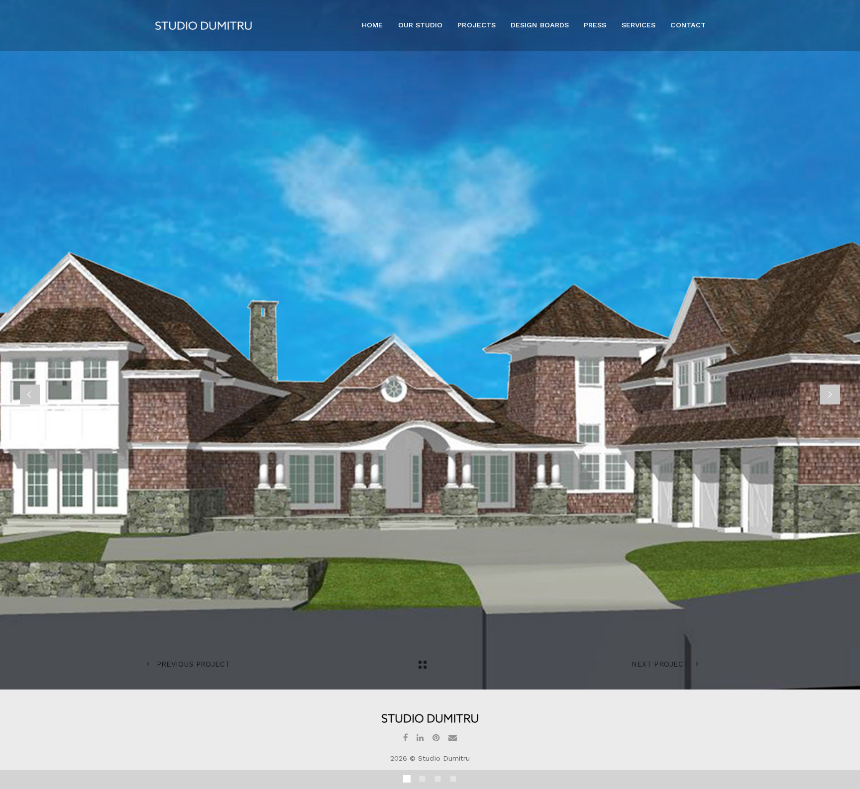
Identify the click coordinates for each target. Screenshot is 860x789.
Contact (687, 25)
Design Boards (540, 25)
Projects (476, 25)
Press (595, 25)
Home (372, 25)
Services (638, 25)
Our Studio (420, 25)
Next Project (661, 664)
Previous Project (192, 664)
